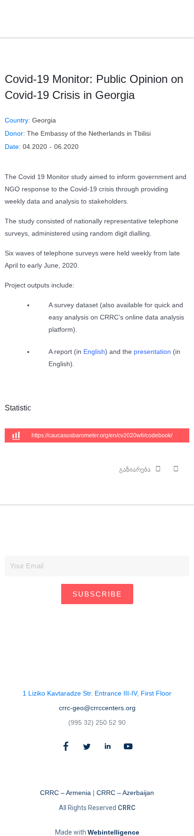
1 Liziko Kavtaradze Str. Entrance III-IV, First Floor (97, 693)
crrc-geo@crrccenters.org (97, 708)
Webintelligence (113, 832)
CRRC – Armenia (65, 792)
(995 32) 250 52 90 (97, 722)
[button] (164, 19)
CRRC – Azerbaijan (125, 792)
